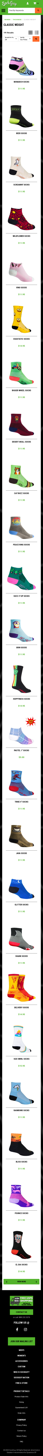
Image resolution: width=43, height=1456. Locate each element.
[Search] (38, 10)
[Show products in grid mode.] (30, 33)
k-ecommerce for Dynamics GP (25, 1452)
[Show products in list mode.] (36, 33)
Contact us (21, 1312)
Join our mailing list (21, 1341)
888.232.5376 (24, 1317)
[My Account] (27, 3)
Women (7, 19)
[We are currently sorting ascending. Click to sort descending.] (36, 39)
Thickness (17, 19)
